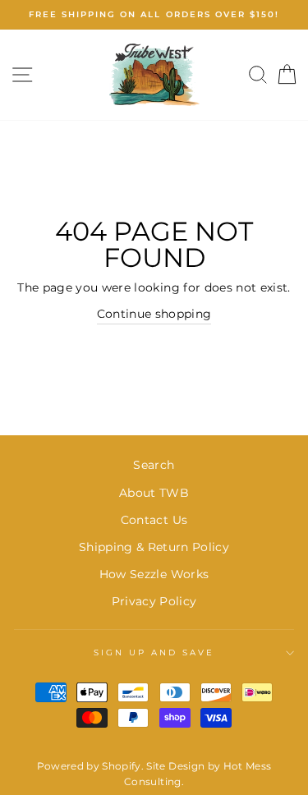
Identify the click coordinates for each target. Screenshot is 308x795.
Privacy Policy (154, 601)
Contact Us (154, 519)
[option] (154, 14)
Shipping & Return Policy (154, 547)
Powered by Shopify (89, 766)
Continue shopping (154, 313)
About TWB (154, 492)
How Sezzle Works (154, 574)
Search (153, 464)
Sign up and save (154, 652)
